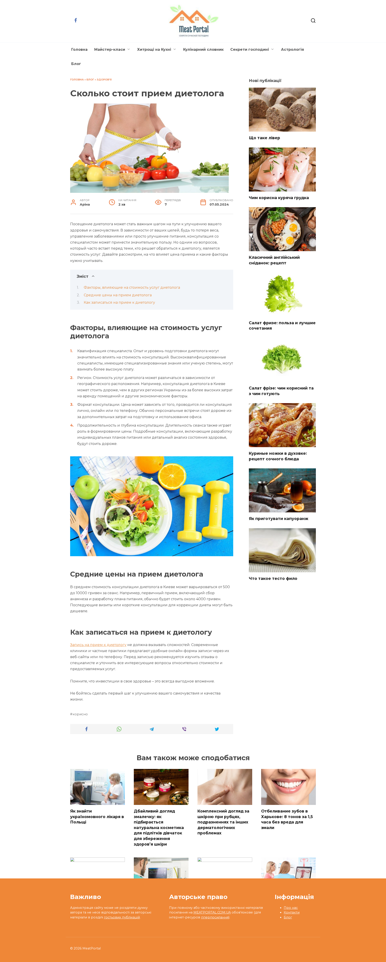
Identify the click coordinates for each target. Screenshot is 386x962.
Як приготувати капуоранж (278, 518)
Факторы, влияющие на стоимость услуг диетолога (132, 287)
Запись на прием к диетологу (98, 645)
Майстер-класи (109, 49)
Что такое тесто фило (273, 578)
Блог (76, 64)
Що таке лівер (264, 137)
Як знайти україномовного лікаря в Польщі (97, 816)
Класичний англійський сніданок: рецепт (274, 260)
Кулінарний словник (203, 49)
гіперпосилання (215, 917)
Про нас (291, 908)
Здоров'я (104, 79)
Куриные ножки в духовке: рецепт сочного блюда (278, 456)
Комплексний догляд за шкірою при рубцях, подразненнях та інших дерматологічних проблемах (223, 822)
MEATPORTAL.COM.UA (212, 912)
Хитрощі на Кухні (154, 49)
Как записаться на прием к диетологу (119, 302)
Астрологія (292, 49)
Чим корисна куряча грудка (279, 197)
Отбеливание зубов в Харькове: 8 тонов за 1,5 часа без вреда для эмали (287, 819)
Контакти (292, 912)
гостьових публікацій (122, 917)
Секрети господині (249, 49)
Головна (79, 49)
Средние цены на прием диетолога (118, 295)
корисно (80, 714)
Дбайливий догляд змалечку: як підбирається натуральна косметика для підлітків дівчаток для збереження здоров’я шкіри (159, 827)
